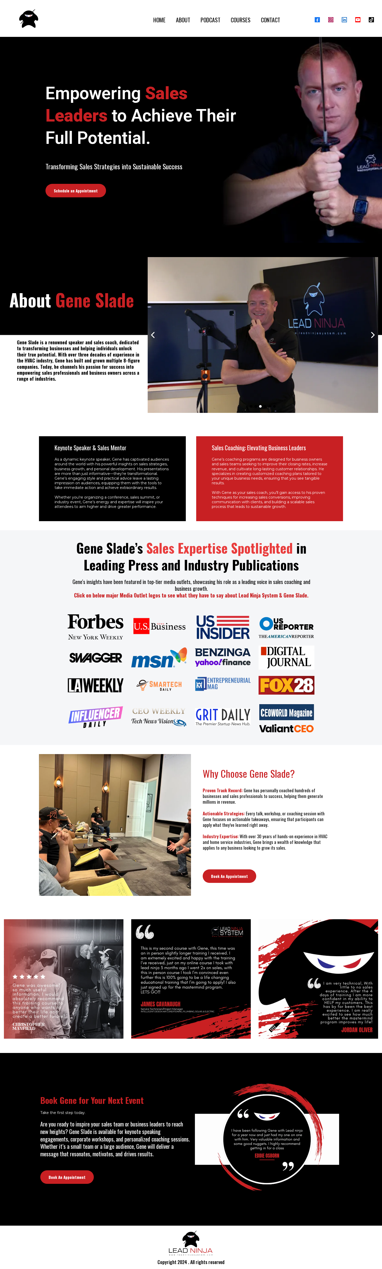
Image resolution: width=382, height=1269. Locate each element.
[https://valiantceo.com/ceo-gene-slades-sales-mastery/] (286, 728)
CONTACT (270, 20)
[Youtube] (358, 19)
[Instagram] (331, 19)
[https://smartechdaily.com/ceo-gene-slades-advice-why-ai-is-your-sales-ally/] (159, 685)
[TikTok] (371, 19)
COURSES (241, 20)
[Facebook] (317, 19)
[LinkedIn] (344, 19)
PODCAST (210, 20)
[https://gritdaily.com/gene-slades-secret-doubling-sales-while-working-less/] (223, 717)
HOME (159, 20)
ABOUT (183, 20)
